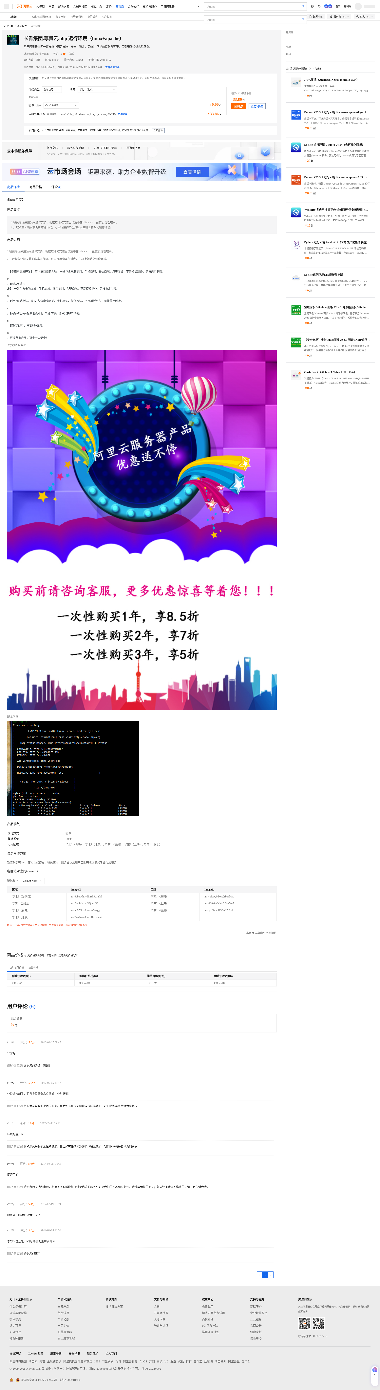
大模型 (40, 6)
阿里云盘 (234, 1361)
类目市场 (61, 16)
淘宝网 (33, 1361)
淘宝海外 (220, 1361)
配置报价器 (65, 1332)
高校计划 (208, 1319)
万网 (152, 1361)
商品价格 (35, 187)
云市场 (120, 6)
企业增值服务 (258, 1313)
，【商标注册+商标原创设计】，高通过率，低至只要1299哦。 (44, 313)
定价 (109, 6)
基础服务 (256, 1306)
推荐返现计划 (210, 1332)
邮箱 (288, 54)
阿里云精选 (77, 16)
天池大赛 (159, 1319)
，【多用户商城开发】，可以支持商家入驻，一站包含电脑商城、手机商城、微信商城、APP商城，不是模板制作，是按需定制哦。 (86, 271)
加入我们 (111, 1353)
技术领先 (15, 1319)
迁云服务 (256, 1319)
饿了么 (246, 1361)
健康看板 (256, 1332)
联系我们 (93, 1353)
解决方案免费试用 (213, 1313)
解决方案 (63, 6)
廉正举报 (56, 1353)
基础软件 (22, 26)
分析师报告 (17, 1338)
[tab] (16, 968)
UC (166, 1361)
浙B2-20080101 (98, 1368)
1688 (97, 1361)
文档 (157, 1306)
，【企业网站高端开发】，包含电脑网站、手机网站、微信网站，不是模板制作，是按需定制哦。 (65, 301)
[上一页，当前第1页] (259, 1274)
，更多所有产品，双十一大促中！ (28, 338)
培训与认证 (161, 1325)
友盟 (173, 1361)
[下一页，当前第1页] (271, 1274)
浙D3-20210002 (151, 1368)
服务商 (289, 32)
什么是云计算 (18, 1306)
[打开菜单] (6, 6)
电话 (288, 47)
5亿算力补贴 (210, 1325)
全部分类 (8, 26)
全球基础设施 (18, 1313)
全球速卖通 (54, 1361)
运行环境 (36, 26)
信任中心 (256, 1338)
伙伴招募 (107, 16)
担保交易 (52, 147)
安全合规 (15, 1332)
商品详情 (13, 187)
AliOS (143, 1361)
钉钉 (189, 1361)
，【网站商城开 (16, 284)
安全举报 (74, 1353)
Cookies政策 (35, 1353)
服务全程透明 (75, 147)
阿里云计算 (130, 1361)
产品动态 (63, 1319)
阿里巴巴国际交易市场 (77, 1361)
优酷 (181, 1361)
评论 (56, 187)
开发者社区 (161, 1313)
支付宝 (198, 1361)
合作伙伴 (133, 6)
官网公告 (256, 1325)
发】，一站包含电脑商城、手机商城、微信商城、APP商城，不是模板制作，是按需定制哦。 (63, 288)
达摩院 (208, 1361)
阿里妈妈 (107, 1361)
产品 (51, 6)
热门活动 (92, 16)
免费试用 (63, 1313)
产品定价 (63, 1325)
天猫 (42, 1361)
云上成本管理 (66, 1338)
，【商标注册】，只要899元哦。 (26, 325)
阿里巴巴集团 (18, 1361)
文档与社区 (80, 6)
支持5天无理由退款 (105, 147)
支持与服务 (150, 6)
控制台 (347, 6)
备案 (338, 6)
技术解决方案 (114, 1306)
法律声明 (15, 1353)
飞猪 (118, 1361)
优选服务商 (133, 147)
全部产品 (63, 1306)
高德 (159, 1361)
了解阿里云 (168, 6)
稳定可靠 (15, 1325)
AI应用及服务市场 (41, 16)
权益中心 (96, 6)
